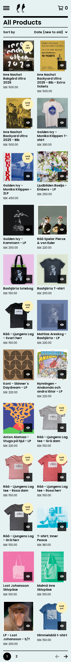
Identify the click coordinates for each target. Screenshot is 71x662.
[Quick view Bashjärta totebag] (28, 279)
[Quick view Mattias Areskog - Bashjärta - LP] (62, 324)
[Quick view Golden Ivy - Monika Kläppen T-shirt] (62, 122)
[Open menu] (6, 8)
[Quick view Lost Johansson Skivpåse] (28, 576)
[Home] (32, 8)
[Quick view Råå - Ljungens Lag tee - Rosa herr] (62, 477)
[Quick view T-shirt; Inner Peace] (62, 526)
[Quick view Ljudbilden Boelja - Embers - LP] (62, 176)
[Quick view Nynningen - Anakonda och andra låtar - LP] (62, 374)
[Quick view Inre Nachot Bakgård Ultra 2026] (28, 65)
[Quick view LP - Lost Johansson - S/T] (28, 626)
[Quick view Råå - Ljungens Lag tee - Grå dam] (62, 427)
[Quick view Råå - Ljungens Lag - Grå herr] (28, 526)
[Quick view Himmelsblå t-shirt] (62, 626)
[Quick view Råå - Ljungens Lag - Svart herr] (28, 324)
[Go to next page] (66, 656)
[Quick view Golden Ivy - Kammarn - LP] (28, 229)
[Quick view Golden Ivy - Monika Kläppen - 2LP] (28, 176)
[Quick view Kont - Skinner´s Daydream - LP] (28, 374)
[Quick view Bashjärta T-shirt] (62, 279)
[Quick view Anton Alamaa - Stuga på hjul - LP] (28, 427)
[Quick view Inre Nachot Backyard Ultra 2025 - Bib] (28, 122)
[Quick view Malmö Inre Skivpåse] (62, 576)
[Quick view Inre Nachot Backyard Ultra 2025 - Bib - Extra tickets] (62, 65)
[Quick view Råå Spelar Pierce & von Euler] (62, 229)
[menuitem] (35, 32)
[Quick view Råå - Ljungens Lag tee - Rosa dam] (28, 477)
